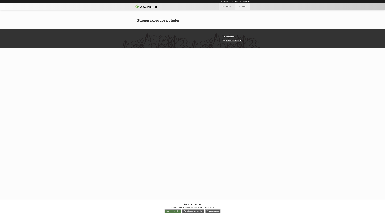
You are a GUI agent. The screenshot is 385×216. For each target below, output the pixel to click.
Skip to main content (211, 1)
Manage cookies (213, 211)
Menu (244, 6)
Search (228, 6)
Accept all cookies (172, 211)
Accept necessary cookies (193, 211)
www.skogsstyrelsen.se (233, 41)
